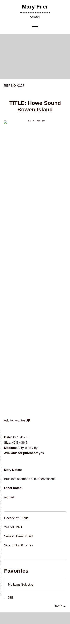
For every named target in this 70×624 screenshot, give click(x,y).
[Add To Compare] (28, 420)
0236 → (60, 606)
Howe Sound (24, 536)
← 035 (8, 597)
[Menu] (35, 26)
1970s (24, 518)
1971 (18, 527)
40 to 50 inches (22, 545)
